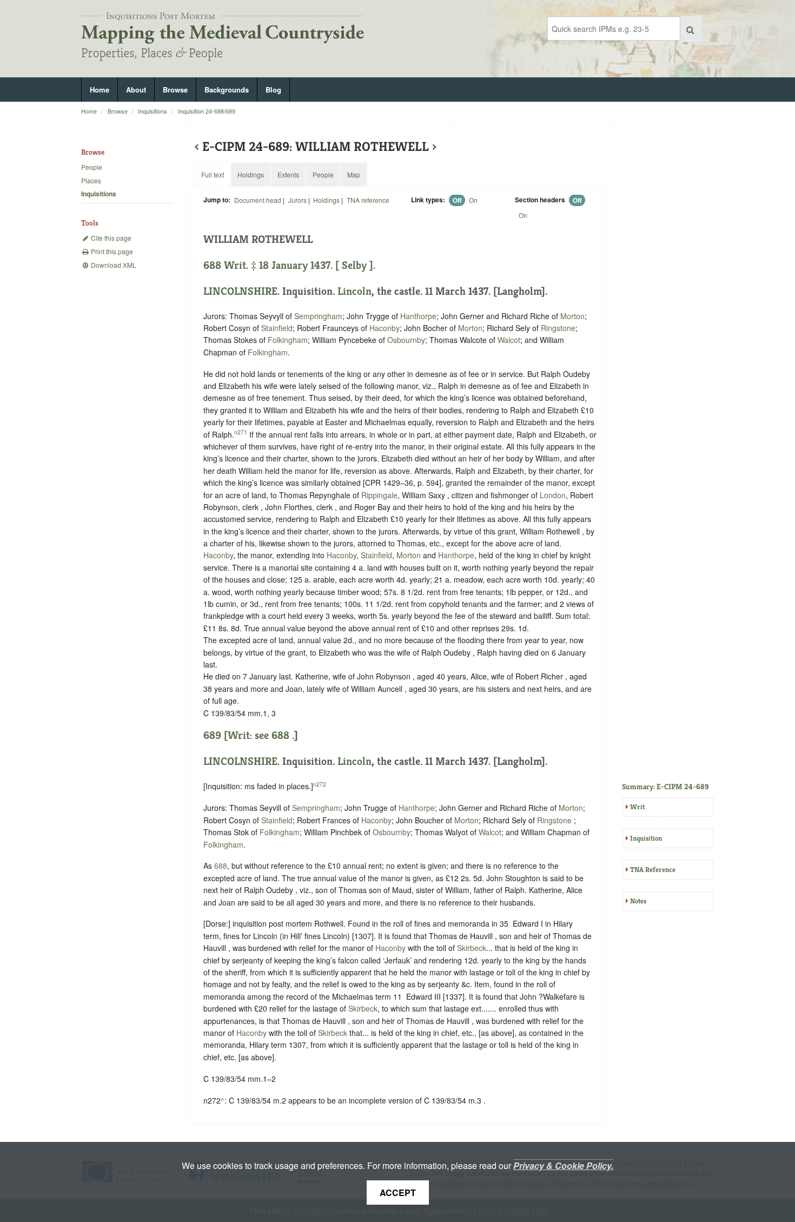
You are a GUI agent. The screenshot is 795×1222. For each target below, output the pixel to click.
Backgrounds (226, 89)
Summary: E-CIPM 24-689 (665, 786)
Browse (175, 89)
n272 (319, 784)
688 (280, 735)
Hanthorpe (418, 316)
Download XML (112, 264)
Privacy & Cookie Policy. (563, 1165)
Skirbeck (471, 947)
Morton (572, 316)
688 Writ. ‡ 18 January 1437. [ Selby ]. (289, 265)
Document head (257, 199)
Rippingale (379, 495)
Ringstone (558, 327)
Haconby (384, 327)
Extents (288, 174)
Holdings (326, 199)
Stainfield (277, 327)
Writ (637, 806)
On (473, 199)
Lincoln (354, 291)
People (91, 166)
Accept (398, 1192)
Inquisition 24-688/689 (206, 111)
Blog (273, 89)
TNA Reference (652, 869)
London (553, 495)
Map (353, 174)
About (136, 89)
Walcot (509, 339)
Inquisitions (152, 111)
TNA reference (368, 199)
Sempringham (318, 316)
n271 (240, 432)
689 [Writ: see (237, 735)
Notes (638, 901)
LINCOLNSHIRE (240, 291)
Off (457, 200)
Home (99, 89)
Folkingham (288, 339)
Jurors (297, 199)
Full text (212, 174)
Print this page (111, 251)
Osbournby (406, 339)
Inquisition (646, 838)
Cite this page (110, 237)
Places (91, 180)
